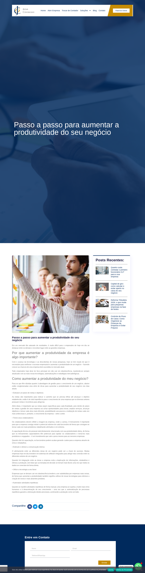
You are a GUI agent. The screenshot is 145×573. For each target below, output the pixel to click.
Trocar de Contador (70, 10)
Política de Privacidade (124, 570)
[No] (141, 570)
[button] (29, 506)
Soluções (84, 10)
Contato (102, 10)
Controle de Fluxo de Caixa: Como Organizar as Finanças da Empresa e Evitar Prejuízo (118, 322)
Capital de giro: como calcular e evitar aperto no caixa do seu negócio (117, 288)
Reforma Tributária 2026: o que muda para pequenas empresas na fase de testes (119, 304)
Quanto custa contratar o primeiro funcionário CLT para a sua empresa (119, 272)
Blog (95, 10)
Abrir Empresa (54, 10)
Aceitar (110, 570)
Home (43, 10)
